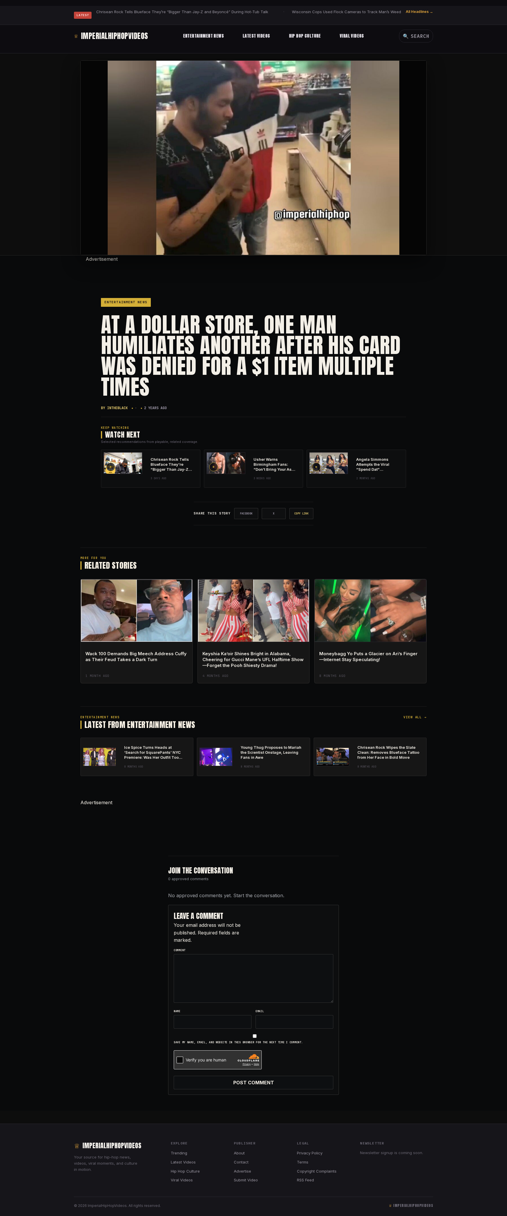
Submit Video (246, 1180)
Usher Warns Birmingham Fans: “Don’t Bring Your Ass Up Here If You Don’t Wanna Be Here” (274, 469)
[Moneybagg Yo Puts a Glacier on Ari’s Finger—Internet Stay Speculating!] (370, 610)
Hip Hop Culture (305, 36)
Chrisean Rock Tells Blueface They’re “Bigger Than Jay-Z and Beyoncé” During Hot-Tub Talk (182, 11)
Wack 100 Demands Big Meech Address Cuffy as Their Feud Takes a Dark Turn (136, 656)
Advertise (242, 1171)
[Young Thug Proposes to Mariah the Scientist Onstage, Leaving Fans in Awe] (216, 757)
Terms (302, 1162)
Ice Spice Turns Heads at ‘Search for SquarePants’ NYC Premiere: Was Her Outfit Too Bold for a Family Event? (152, 755)
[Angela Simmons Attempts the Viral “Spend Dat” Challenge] (328, 463)
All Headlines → (419, 11)
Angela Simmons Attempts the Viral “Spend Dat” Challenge (372, 467)
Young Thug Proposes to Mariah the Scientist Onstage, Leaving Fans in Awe (271, 752)
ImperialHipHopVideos (111, 36)
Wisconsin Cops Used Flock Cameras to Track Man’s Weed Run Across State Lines (368, 11)
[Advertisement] (253, 276)
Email (260, 1011)
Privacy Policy (309, 1153)
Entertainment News (203, 36)
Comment (179, 950)
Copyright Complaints (317, 1171)
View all (415, 717)
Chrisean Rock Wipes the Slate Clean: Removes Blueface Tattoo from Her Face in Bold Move (388, 752)
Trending (179, 1153)
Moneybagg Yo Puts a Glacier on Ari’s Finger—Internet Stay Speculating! (368, 656)
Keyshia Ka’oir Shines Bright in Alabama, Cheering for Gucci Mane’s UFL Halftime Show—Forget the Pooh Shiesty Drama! (253, 659)
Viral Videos (352, 36)
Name (177, 1011)
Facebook (246, 513)
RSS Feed (305, 1180)
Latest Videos (256, 36)
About (239, 1153)
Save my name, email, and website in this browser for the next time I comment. (238, 1042)
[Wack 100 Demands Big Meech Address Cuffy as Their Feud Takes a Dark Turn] (136, 610)
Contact (241, 1162)
